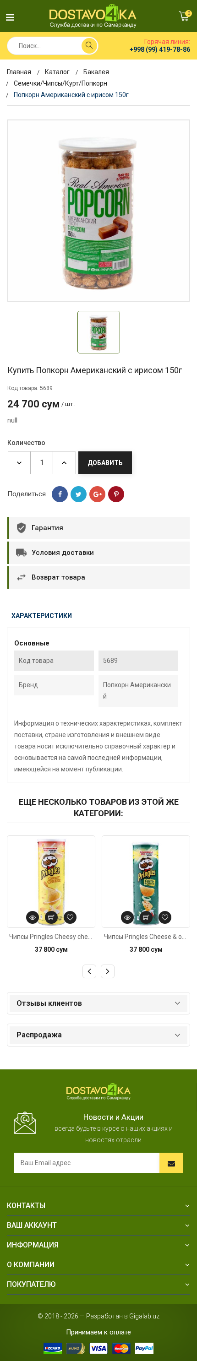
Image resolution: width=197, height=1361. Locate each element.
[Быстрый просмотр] (32, 917)
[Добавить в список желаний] (70, 917)
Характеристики (41, 615)
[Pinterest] (116, 494)
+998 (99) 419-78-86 (160, 49)
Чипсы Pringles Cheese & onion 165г (146, 936)
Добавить (105, 462)
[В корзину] (51, 917)
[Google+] (97, 494)
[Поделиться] (60, 494)
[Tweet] (79, 494)
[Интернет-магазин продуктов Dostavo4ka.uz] (93, 15)
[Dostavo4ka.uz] (98, 1091)
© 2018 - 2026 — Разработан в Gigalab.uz (98, 1316)
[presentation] (89, 971)
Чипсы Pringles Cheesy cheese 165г (51, 936)
